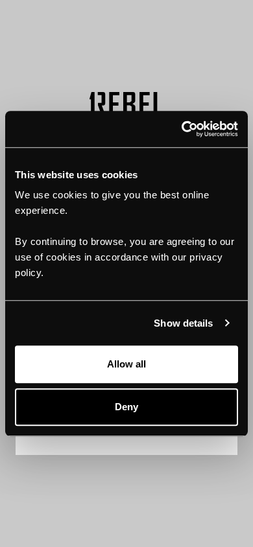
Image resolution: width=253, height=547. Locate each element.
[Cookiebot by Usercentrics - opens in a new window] (182, 129)
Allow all (127, 363)
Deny (126, 406)
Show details (183, 323)
